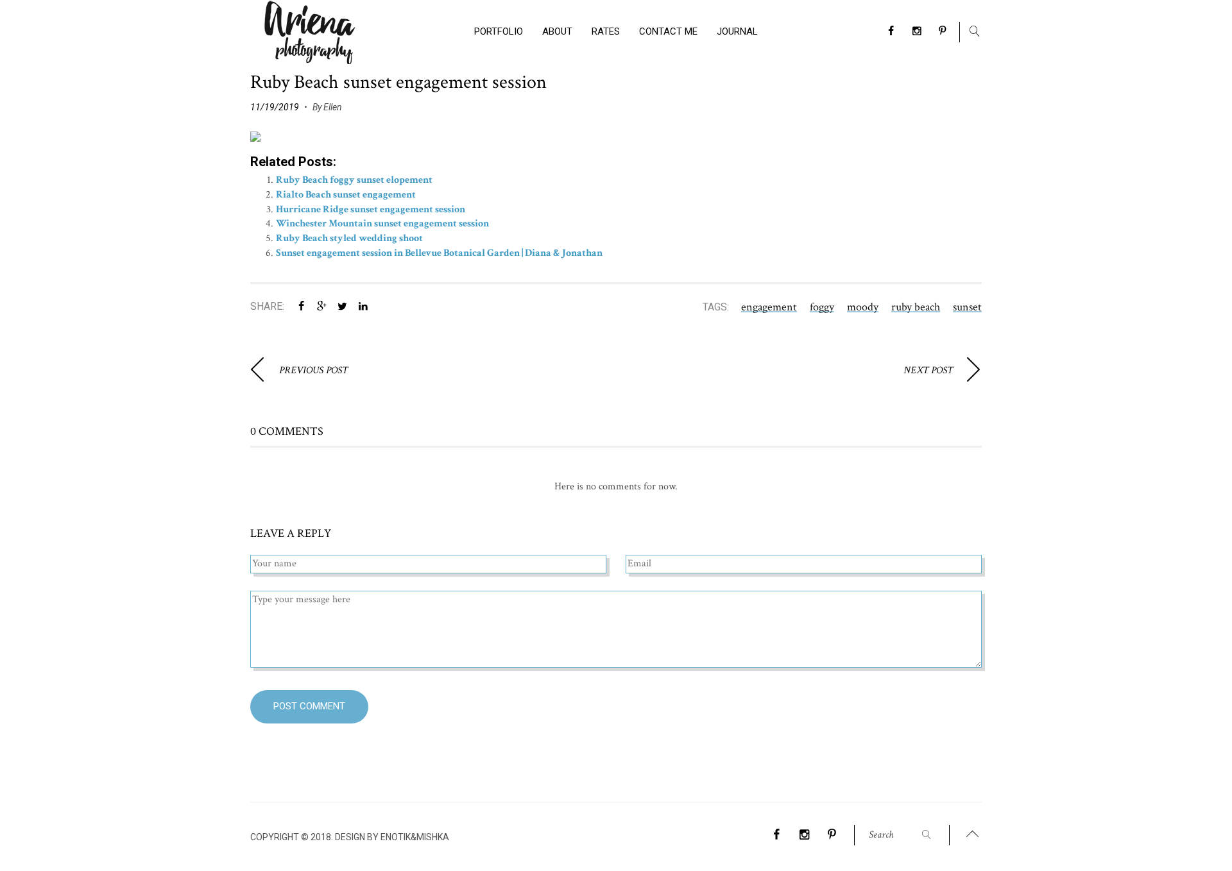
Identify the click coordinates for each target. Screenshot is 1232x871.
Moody (862, 307)
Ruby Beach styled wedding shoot (349, 238)
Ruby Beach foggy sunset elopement (354, 180)
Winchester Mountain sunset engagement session (382, 223)
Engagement (769, 307)
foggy (822, 307)
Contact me (668, 31)
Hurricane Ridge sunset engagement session (370, 209)
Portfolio (498, 31)
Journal (737, 31)
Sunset (967, 307)
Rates (606, 31)
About (557, 31)
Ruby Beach (915, 307)
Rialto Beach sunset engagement (346, 194)
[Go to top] (973, 835)
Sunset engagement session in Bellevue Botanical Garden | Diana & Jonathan (439, 253)
